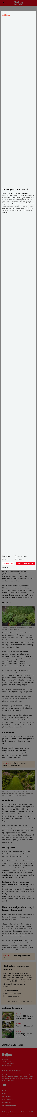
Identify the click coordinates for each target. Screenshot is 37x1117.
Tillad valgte (8, 563)
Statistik (5, 559)
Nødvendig (6, 556)
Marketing (19, 559)
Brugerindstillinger (21, 556)
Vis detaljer (5, 567)
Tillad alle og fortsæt (25, 563)
